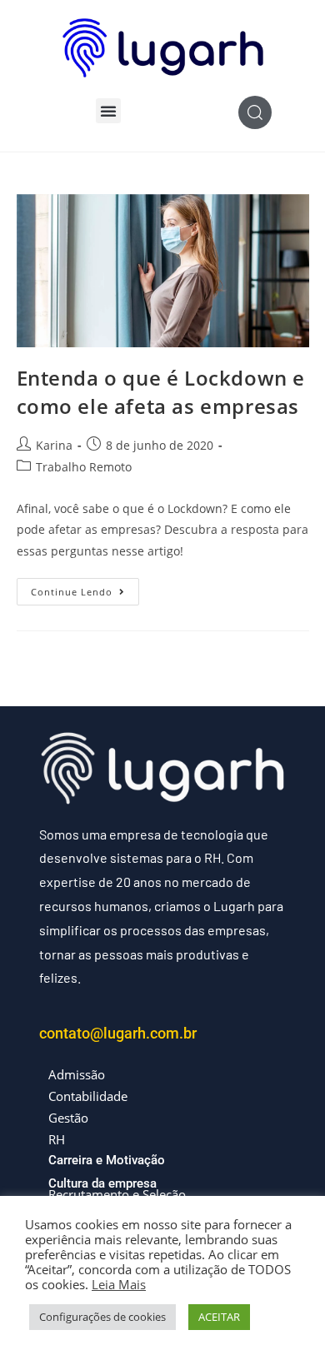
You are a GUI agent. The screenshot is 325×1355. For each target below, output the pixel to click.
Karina (54, 445)
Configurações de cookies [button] (102, 1316)
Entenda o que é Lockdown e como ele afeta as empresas (161, 392)
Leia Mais (119, 1284)
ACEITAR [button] (219, 1316)
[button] (108, 110)
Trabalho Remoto (84, 467)
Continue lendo (85, 588)
